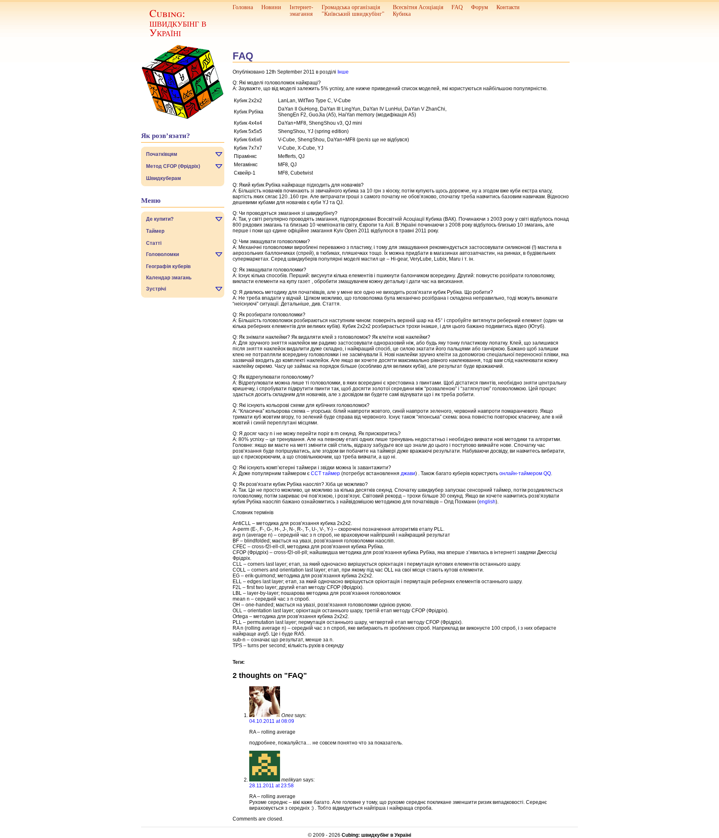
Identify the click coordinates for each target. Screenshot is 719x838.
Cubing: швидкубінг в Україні (177, 22)
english (487, 502)
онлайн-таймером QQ (525, 473)
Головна (243, 7)
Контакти (508, 7)
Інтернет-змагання (301, 10)
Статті (153, 243)
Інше (343, 72)
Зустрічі (156, 289)
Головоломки (162, 254)
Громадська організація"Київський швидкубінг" (353, 10)
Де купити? (160, 219)
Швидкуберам (163, 178)
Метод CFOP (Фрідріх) (173, 166)
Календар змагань (168, 278)
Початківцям (161, 154)
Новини (271, 7)
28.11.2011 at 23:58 (271, 786)
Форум (479, 7)
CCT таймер (325, 473)
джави (408, 473)
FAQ (457, 7)
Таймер (155, 231)
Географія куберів (168, 266)
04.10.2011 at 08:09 (271, 721)
